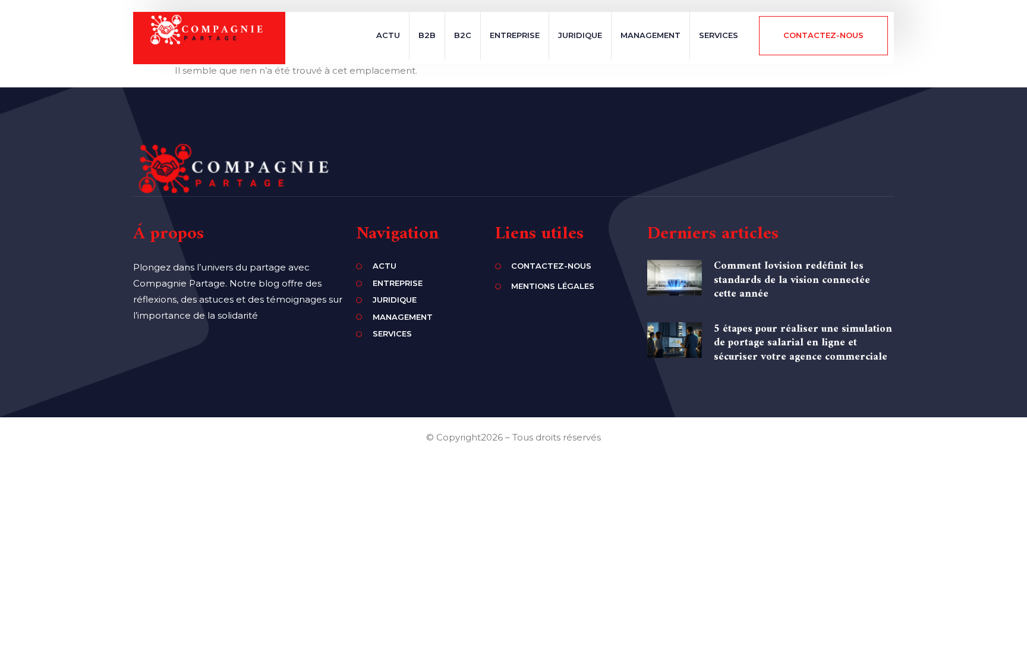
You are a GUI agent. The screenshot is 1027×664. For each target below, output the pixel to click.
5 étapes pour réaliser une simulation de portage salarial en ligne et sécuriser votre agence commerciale (803, 343)
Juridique (580, 35)
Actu (388, 35)
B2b (427, 35)
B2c (462, 35)
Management (650, 35)
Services (718, 35)
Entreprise (515, 35)
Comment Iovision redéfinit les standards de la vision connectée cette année (792, 280)
